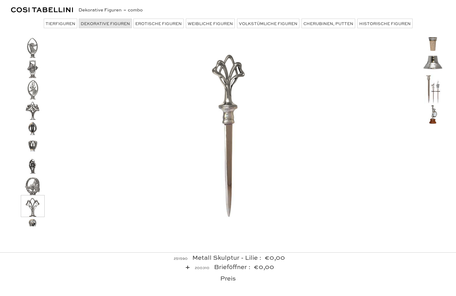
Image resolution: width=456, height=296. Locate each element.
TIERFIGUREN (60, 23)
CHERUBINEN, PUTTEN (328, 23)
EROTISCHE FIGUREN (158, 23)
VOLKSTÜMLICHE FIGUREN (268, 23)
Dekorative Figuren (100, 9)
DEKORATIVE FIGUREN (105, 23)
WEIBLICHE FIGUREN (210, 23)
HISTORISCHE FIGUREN (385, 23)
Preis (228, 277)
